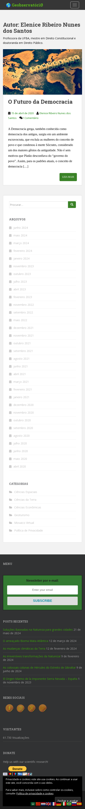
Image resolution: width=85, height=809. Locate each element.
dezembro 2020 (23, 405)
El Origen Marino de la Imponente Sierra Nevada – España (40, 679)
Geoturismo (21, 515)
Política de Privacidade (28, 530)
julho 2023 (20, 281)
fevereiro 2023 (22, 297)
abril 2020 (19, 466)
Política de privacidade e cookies (34, 793)
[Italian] (64, 803)
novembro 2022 (23, 305)
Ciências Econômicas (27, 507)
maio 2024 (20, 235)
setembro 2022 (23, 312)
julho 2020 (20, 443)
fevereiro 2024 (22, 251)
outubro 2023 (22, 274)
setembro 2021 (23, 351)
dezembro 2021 (23, 328)
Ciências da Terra (25, 499)
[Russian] (74, 803)
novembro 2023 (23, 266)
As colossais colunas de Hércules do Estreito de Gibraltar (39, 667)
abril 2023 (19, 289)
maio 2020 (20, 459)
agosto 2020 (21, 435)
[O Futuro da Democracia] (42, 72)
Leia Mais (68, 177)
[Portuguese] (69, 803)
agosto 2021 (21, 358)
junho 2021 (20, 366)
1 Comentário (31, 118)
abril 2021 (19, 374)
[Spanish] (79, 803)
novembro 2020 (23, 412)
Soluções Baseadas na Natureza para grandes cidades (38, 629)
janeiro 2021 (21, 397)
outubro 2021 (22, 343)
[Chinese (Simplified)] (38, 803)
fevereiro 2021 (22, 389)
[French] (53, 803)
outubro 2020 (22, 420)
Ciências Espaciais (25, 492)
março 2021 (21, 382)
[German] (58, 803)
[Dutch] (43, 803)
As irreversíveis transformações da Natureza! (31, 656)
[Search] (72, 204)
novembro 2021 (23, 335)
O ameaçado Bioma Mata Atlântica (25, 641)
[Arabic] (33, 803)
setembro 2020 (23, 428)
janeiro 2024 (21, 258)
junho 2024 (20, 228)
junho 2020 (20, 451)
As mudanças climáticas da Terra (24, 648)
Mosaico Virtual (24, 523)
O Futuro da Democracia (40, 101)
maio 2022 (20, 320)
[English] (48, 803)
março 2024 (21, 243)
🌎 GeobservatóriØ (24, 5)
